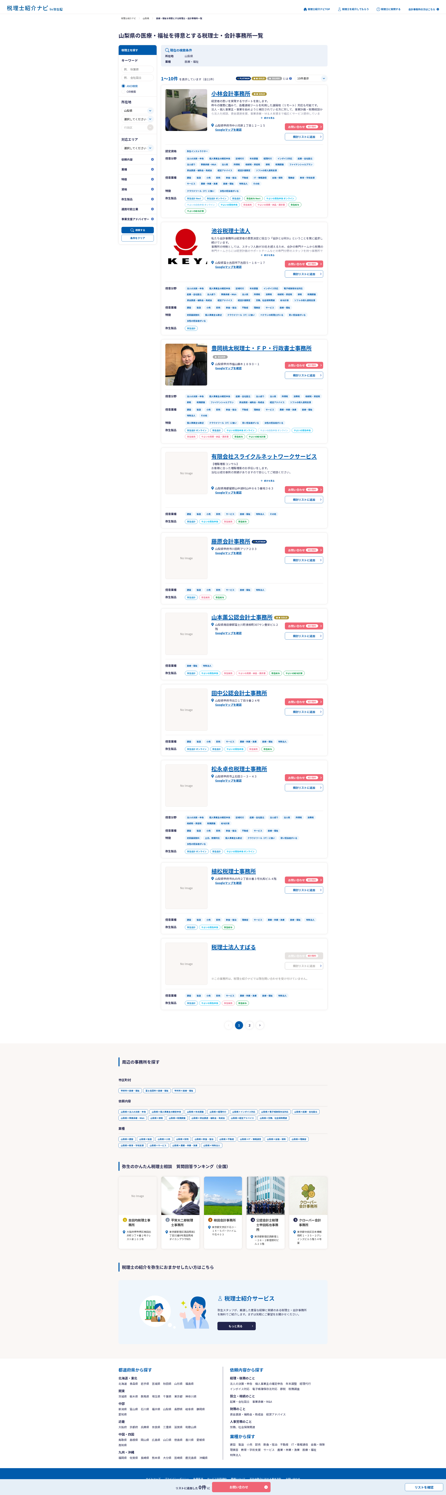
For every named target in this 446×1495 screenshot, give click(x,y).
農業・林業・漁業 (288, 1450)
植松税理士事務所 (233, 871)
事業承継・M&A (262, 1401)
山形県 (178, 1383)
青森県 (134, 1383)
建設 (233, 1444)
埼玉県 (156, 1396)
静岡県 (201, 1409)
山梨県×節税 (156, 1117)
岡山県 (145, 1440)
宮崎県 (178, 1458)
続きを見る (269, 118)
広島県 (156, 1440)
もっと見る (236, 1326)
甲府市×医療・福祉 (130, 1090)
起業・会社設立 (239, 1401)
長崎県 (145, 1458)
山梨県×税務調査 (177, 1117)
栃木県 (134, 1396)
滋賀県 (178, 1427)
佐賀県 (134, 1458)
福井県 (156, 1409)
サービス (269, 1450)
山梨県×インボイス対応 (243, 1111)
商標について (238, 1479)
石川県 (145, 1409)
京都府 (134, 1427)
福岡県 (122, 1458)
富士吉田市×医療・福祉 (156, 1090)
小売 (249, 1444)
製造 (241, 1444)
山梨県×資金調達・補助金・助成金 (208, 1117)
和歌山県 (191, 1427)
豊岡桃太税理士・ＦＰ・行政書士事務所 (261, 348)
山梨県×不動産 (226, 1139)
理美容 (234, 1450)
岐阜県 (189, 1409)
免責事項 (198, 1479)
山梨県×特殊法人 (211, 1145)
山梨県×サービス (158, 1145)
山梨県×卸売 (182, 1139)
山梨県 (146, 18)
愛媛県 (201, 1440)
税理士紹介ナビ (128, 18)
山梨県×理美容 (299, 1139)
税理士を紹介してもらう (355, 9)
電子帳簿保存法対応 (264, 1389)
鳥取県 (122, 1440)
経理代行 (305, 1383)
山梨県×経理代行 (218, 1111)
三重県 (167, 1427)
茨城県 (122, 1396)
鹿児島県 (191, 1458)
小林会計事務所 (230, 93)
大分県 (167, 1458)
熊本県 (156, 1458)
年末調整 (291, 1383)
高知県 (122, 1445)
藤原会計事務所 (230, 541)
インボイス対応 (239, 1389)
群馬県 (145, 1396)
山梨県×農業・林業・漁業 (184, 1145)
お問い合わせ (238, 1487)
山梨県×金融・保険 (276, 1139)
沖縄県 (203, 1458)
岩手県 (145, 1383)
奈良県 (156, 1427)
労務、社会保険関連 (242, 1427)
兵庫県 (145, 1427)
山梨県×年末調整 (195, 1111)
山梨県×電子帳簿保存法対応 (274, 1111)
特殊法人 (235, 1455)
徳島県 (178, 1440)
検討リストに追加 (304, 137)
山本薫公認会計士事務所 (242, 617)
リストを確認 (424, 1487)
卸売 (258, 1444)
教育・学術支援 (251, 1450)
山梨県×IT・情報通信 (250, 1139)
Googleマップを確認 (228, 129)
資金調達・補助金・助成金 (246, 1414)
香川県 (189, 1440)
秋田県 (167, 1383)
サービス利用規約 (217, 1479)
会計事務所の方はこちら (421, 9)
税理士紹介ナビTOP (319, 9)
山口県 (167, 1440)
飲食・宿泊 (270, 1444)
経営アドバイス (276, 1414)
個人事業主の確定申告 (269, 1383)
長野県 (178, 1409)
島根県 (134, 1440)
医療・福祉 (309, 1450)
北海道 (122, 1383)
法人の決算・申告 (241, 1383)
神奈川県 (191, 1396)
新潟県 (122, 1409)
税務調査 (294, 1389)
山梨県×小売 (164, 1139)
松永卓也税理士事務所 (239, 769)
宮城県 (156, 1383)
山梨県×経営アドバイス (242, 1117)
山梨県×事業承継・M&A (132, 1117)
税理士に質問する (391, 9)
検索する (140, 230)
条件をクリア (137, 238)
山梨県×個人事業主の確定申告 (166, 1111)
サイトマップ (153, 1479)
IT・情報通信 (299, 1444)
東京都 (178, 1396)
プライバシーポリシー (177, 1479)
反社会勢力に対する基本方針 (265, 1479)
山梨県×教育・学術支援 (132, 1145)
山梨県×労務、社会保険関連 (273, 1117)
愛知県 (122, 1414)
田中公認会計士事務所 (239, 693)
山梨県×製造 (145, 1139)
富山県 (134, 1409)
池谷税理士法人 (230, 230)
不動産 (284, 1444)
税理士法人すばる (233, 947)
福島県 (189, 1383)
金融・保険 (318, 1444)
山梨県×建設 (127, 1139)
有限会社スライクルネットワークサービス (264, 456)
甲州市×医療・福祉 (183, 1090)
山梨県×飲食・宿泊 (204, 1139)
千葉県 (167, 1396)
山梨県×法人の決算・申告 (133, 1111)
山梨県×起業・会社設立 (305, 1111)
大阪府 (122, 1427)
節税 (283, 1389)
